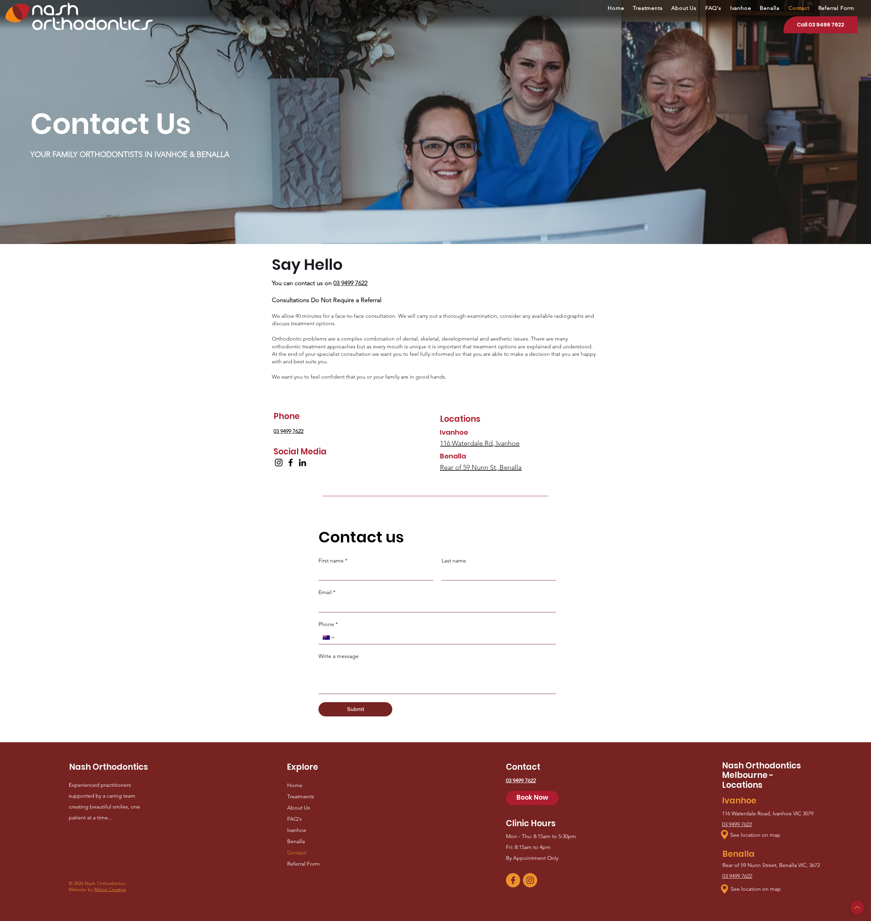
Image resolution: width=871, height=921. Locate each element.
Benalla (296, 841)
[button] (724, 834)
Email (326, 592)
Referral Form (303, 864)
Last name (454, 560)
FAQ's (294, 819)
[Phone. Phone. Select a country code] (329, 637)
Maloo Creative (110, 889)
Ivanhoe (296, 830)
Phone (328, 624)
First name (332, 560)
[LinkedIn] (302, 462)
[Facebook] (290, 462)
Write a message (338, 656)
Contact (296, 852)
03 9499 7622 (737, 824)
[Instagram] (279, 462)
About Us (298, 807)
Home (294, 785)
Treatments (300, 796)
